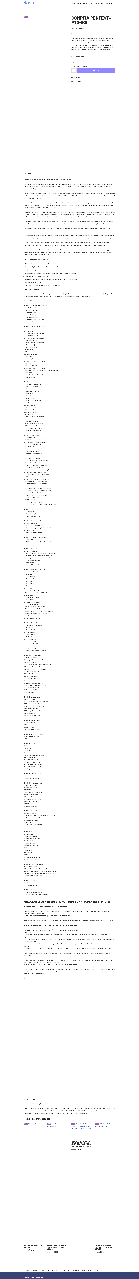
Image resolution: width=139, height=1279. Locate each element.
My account (108, 3)
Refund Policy (76, 1270)
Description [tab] (27, 173)
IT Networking (31, 12)
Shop (73, 3)
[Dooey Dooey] (29, 3)
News (42, 1270)
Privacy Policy (65, 1270)
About (79, 3)
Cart (92, 3)
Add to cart (96, 70)
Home (25, 12)
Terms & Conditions (52, 1270)
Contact (85, 3)
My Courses (99, 3)
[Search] (114, 3)
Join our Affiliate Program (90, 1270)
